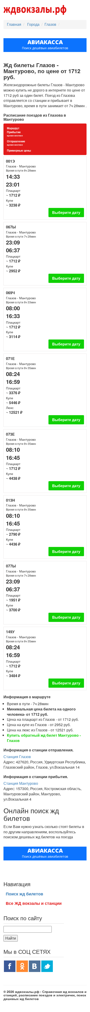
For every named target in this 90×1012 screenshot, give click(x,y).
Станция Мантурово (20, 783)
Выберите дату (66, 212)
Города (33, 24)
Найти (10, 938)
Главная (14, 24)
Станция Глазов (17, 756)
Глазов (50, 24)
